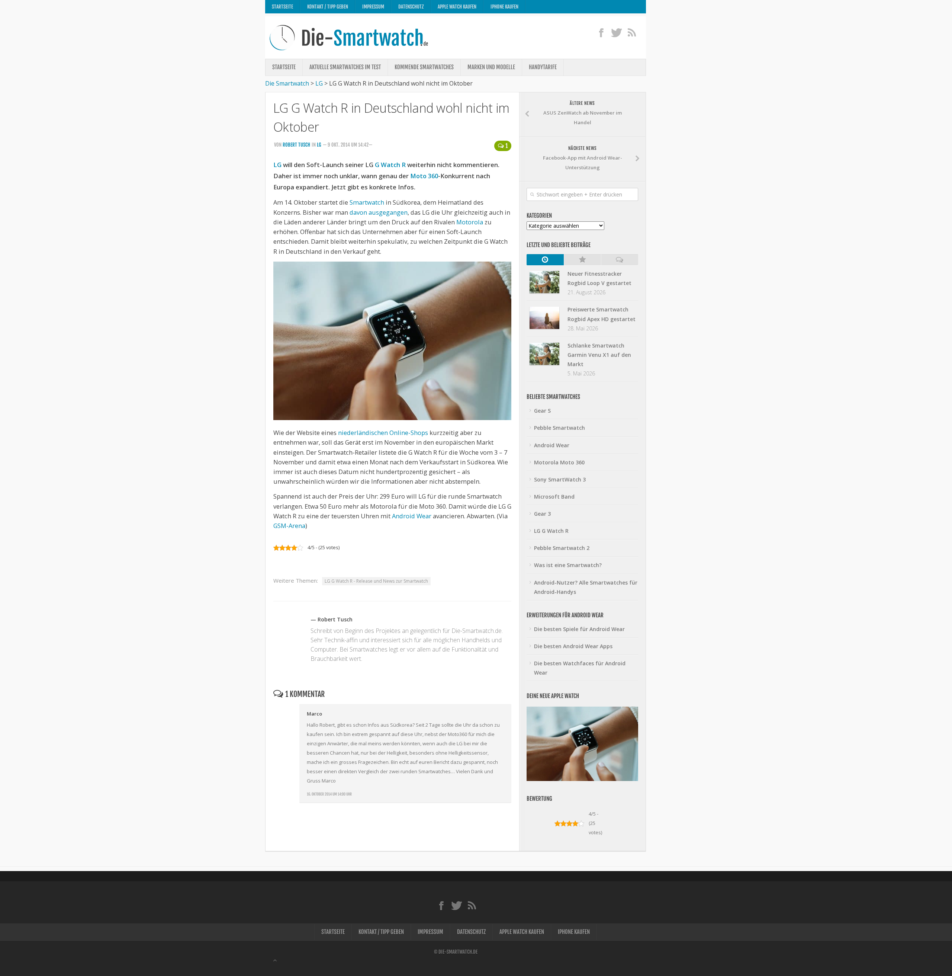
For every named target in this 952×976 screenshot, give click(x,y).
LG (319, 145)
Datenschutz (411, 7)
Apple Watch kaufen (457, 7)
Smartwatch (367, 202)
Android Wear (411, 516)
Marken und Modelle (491, 67)
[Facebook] (601, 32)
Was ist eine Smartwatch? (568, 565)
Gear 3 (542, 513)
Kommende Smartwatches (424, 67)
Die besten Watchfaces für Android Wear (579, 668)
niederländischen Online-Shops (383, 432)
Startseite (282, 7)
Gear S (542, 410)
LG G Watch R (551, 530)
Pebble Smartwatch (559, 427)
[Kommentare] (619, 259)
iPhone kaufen (504, 7)
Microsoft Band (554, 496)
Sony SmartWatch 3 (560, 479)
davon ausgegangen (379, 212)
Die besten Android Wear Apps (573, 646)
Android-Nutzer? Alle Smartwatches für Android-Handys (585, 587)
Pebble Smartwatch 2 (561, 547)
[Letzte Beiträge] (545, 259)
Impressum (373, 7)
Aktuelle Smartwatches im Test (345, 67)
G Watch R (390, 164)
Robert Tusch (296, 145)
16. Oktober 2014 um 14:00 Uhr (329, 794)
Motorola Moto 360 (559, 462)
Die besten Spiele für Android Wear (579, 629)
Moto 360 (424, 176)
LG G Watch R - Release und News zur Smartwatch (376, 581)
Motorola (469, 222)
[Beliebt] (582, 259)
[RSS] (631, 32)
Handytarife (543, 67)
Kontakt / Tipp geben (327, 7)
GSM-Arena (289, 525)
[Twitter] (616, 32)
